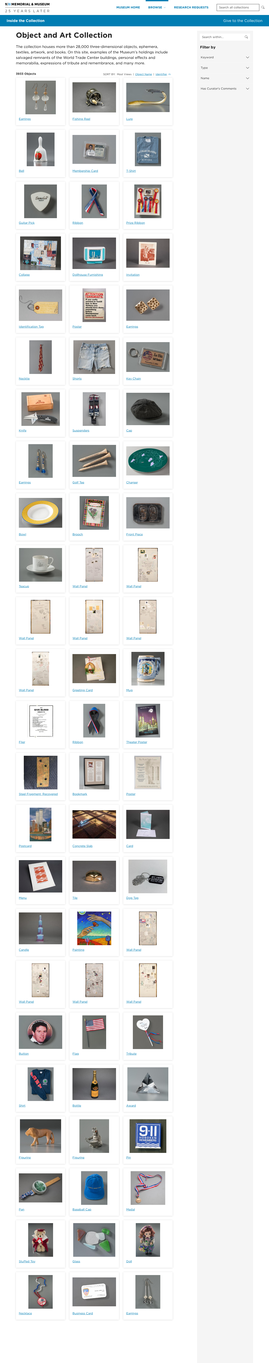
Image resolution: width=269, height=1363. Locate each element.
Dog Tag (132, 898)
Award (131, 1105)
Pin (128, 1157)
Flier (22, 742)
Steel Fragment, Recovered (38, 794)
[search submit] (246, 37)
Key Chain (133, 378)
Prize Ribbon (135, 223)
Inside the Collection (25, 20)
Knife (22, 430)
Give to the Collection (242, 20)
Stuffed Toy (27, 1261)
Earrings (25, 119)
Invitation (133, 274)
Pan (21, 1209)
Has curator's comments (218, 88)
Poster (77, 326)
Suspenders (80, 430)
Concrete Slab (82, 846)
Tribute (131, 1053)
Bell (21, 171)
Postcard (25, 846)
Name (205, 78)
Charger (132, 482)
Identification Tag (31, 326)
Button (24, 1053)
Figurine (25, 1157)
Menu (23, 898)
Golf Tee (78, 482)
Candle (24, 950)
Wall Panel (79, 586)
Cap (129, 430)
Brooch (77, 534)
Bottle (76, 1105)
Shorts (77, 378)
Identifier (161, 74)
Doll (129, 1261)
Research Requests (191, 7)
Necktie (24, 378)
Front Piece (134, 534)
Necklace (25, 1313)
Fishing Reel (81, 119)
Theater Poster (136, 742)
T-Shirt (131, 171)
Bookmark (79, 794)
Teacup (24, 586)
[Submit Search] (263, 7)
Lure (129, 119)
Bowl (22, 534)
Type (204, 67)
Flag (75, 1053)
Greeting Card (82, 690)
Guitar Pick (27, 223)
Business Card (82, 1313)
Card (129, 846)
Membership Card (85, 171)
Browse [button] (155, 7)
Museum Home (128, 7)
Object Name (143, 74)
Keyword (207, 57)
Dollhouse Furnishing (87, 274)
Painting (78, 950)
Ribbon (77, 223)
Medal (130, 1209)
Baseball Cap (81, 1209)
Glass (76, 1261)
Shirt (22, 1105)
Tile (74, 898)
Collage (24, 274)
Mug (129, 690)
